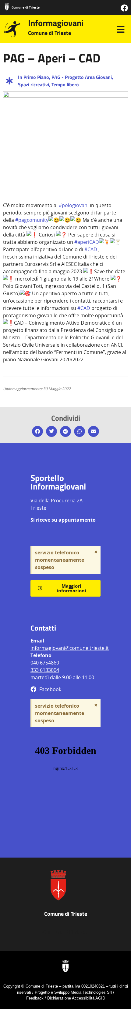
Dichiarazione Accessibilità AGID (76, 998)
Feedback (35, 998)
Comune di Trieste (26, 7)
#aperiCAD (86, 242)
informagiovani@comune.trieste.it (69, 648)
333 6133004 (44, 670)
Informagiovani (55, 22)
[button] (37, 431)
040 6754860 (44, 662)
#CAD (90, 249)
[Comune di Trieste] (6, 6)
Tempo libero (65, 84)
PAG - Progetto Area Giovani (81, 77)
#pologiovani (74, 205)
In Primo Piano (33, 77)
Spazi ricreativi (33, 84)
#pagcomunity (31, 220)
